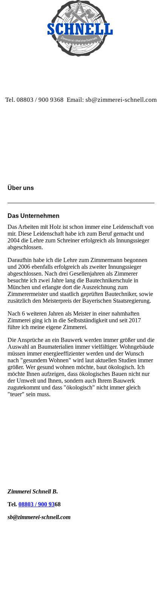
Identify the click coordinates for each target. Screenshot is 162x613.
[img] (81, 28)
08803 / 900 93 (36, 504)
